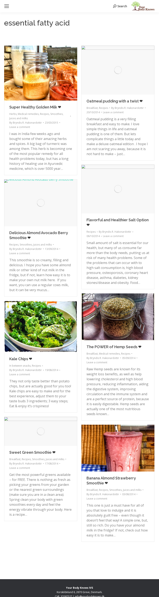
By (25, 122)
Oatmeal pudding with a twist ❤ (115, 101)
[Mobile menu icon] (6, 6)
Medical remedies (28, 114)
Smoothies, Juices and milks (36, 244)
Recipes (44, 114)
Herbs (13, 114)
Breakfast (92, 108)
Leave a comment (19, 127)
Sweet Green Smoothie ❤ (32, 452)
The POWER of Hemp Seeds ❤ (114, 347)
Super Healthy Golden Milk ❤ (35, 107)
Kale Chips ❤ (20, 359)
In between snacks (20, 365)
